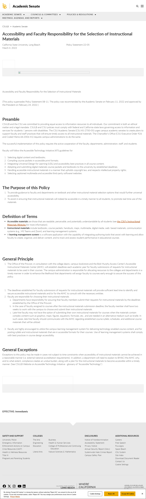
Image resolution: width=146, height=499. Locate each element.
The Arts (36, 439)
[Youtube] (20, 486)
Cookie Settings (95, 494)
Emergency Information (12, 442)
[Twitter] (10, 486)
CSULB (5, 26)
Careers (118, 439)
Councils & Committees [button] (44, 14)
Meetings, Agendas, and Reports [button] (21, 18)
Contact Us (120, 461)
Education (37, 446)
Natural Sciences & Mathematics (62, 451)
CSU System (120, 452)
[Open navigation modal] (141, 6)
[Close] (142, 493)
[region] (73, 494)
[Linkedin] (25, 486)
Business (52, 439)
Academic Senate (26, 6)
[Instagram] (15, 486)
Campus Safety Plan (93, 455)
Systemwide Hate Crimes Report (98, 452)
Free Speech (120, 442)
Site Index (119, 455)
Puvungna (119, 446)
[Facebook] (5, 486)
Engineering (38, 442)
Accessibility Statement (94, 442)
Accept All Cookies (128, 494)
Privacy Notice (15, 497)
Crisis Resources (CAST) (12, 449)
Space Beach (120, 449)
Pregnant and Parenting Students (16, 458)
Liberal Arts (37, 451)
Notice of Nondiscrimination (96, 439)
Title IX (5, 455)
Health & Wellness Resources (14, 452)
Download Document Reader (127, 458)
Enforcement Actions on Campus (16, 446)
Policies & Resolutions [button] (80, 14)
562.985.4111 (128, 489)
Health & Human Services (59, 442)
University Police (9, 439)
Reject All (111, 494)
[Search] (136, 6)
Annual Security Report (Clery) (97, 449)
